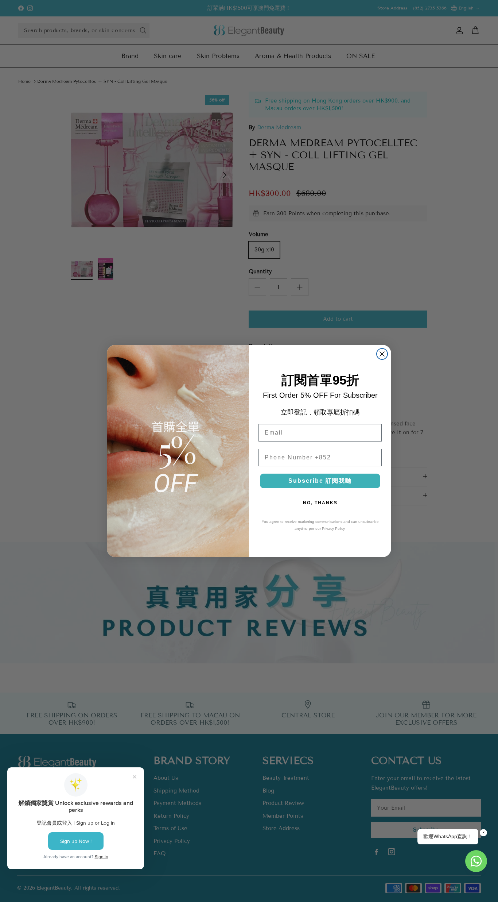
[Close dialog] (382, 353)
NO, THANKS (320, 502)
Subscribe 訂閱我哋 (320, 481)
